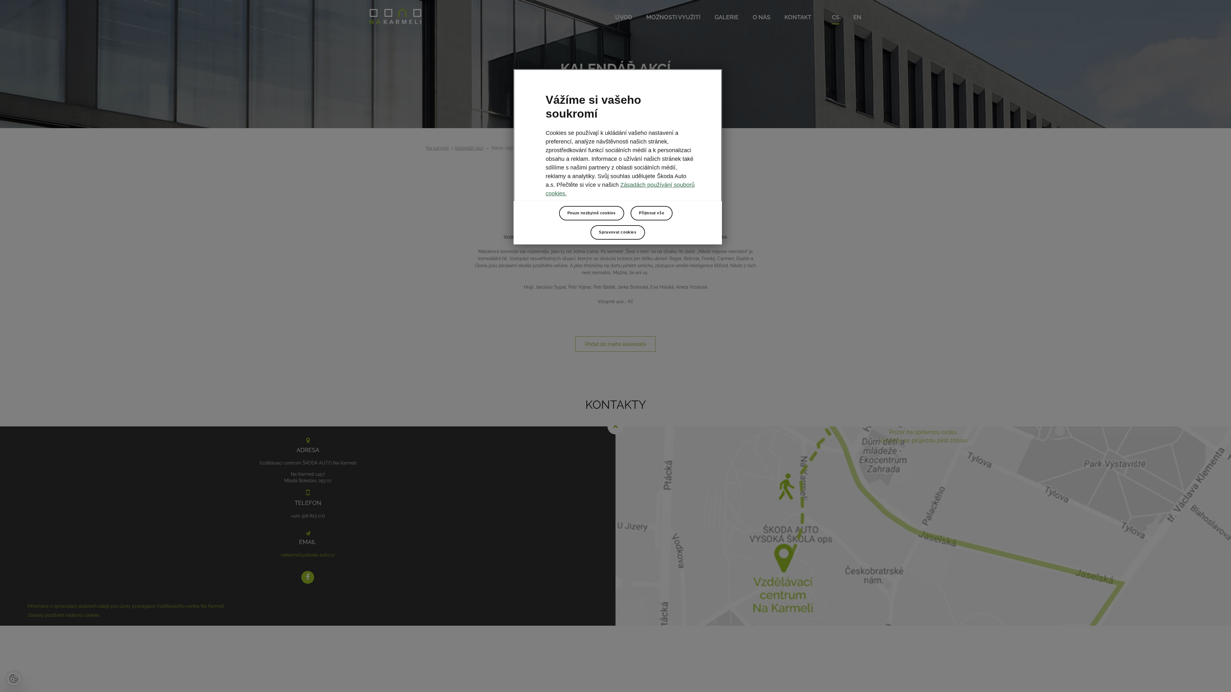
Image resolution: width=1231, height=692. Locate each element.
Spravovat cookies (617, 232)
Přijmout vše (651, 213)
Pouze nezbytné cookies (591, 213)
